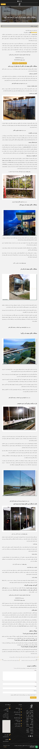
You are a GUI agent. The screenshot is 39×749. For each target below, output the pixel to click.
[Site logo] (19, 4)
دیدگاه (35, 670)
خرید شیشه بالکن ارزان (17, 564)
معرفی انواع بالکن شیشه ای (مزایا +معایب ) (17, 171)
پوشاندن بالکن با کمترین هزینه (14, 139)
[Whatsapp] (29, 736)
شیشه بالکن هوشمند (19, 464)
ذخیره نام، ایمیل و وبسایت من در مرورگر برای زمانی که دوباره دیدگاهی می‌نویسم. (23, 694)
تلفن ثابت (6, 734)
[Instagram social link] (21, 1)
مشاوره (6, 739)
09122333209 (17, 59)
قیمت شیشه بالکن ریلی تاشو (17, 533)
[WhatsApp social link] (19, 1)
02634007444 (18, 57)
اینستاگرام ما (15, 63)
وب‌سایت (35, 690)
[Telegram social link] (18, 1)
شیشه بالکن (29, 51)
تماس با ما (3, 4)
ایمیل (35, 686)
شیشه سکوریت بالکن (17, 263)
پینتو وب (4, 746)
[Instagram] (32, 736)
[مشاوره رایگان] (36, 746)
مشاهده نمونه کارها (22, 63)
